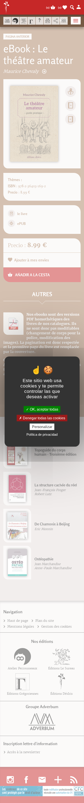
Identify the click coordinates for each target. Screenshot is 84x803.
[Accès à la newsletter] (48, 21)
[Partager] (56, 21)
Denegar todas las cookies (43, 418)
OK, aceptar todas (43, 409)
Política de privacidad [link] (42, 434)
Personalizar (42, 427)
